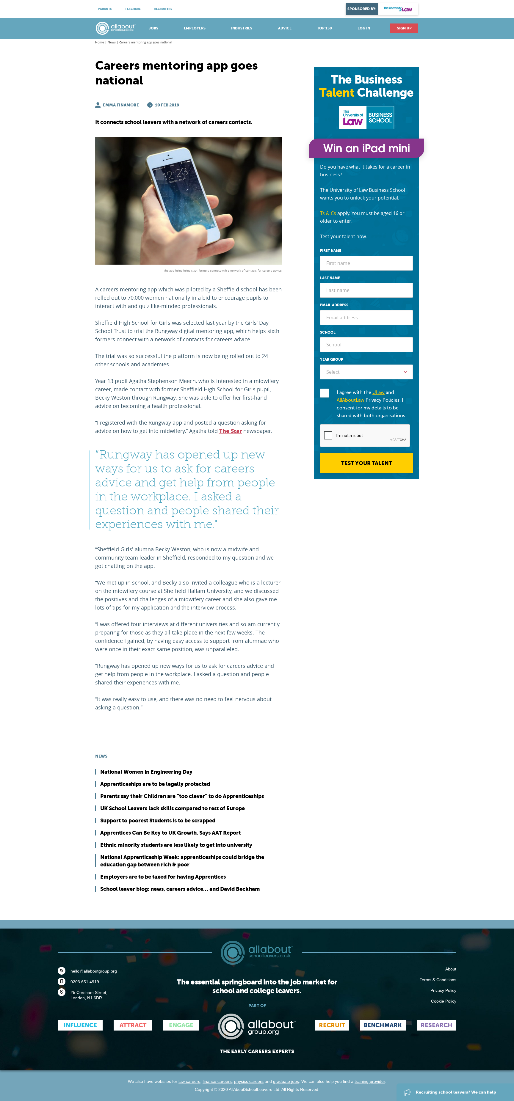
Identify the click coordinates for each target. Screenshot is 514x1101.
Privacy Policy (443, 990)
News (112, 42)
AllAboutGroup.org (257, 1026)
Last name (330, 278)
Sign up (404, 28)
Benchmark (382, 1025)
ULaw (378, 392)
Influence (80, 1025)
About (450, 969)
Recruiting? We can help (455, 1092)
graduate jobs (286, 1081)
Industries (241, 28)
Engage (181, 1025)
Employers (195, 28)
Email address (334, 305)
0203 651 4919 (84, 981)
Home (99, 42)
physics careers (249, 1081)
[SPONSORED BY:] (398, 9)
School (328, 332)
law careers (189, 1081)
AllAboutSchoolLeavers (116, 28)
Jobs (153, 28)
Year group (331, 359)
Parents (105, 8)
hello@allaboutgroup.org (93, 971)
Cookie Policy (443, 1001)
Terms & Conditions (438, 979)
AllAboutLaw (350, 400)
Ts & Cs (328, 213)
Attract (133, 1025)
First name (330, 251)
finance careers (217, 1081)
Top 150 (324, 28)
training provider (370, 1081)
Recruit (332, 1025)
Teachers (133, 8)
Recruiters (163, 8)
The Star (230, 431)
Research (436, 1025)
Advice (285, 28)
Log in (364, 28)
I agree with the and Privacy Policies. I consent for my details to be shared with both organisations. (371, 404)
